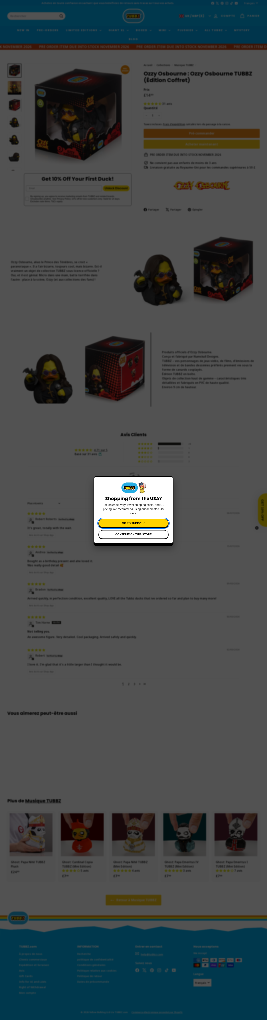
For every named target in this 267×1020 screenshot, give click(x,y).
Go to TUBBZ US (133, 523)
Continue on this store (133, 534)
